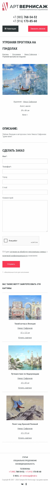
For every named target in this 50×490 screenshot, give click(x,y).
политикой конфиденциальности (15, 256)
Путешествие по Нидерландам (25, 374)
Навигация (11, 28)
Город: (5, 177)
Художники (16, 54)
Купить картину (25, 337)
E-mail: (4, 187)
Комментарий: (7, 198)
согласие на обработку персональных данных (28, 252)
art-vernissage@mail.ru (28, 476)
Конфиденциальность (25, 464)
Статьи (25, 457)
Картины (5, 54)
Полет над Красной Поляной (25, 424)
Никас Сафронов (30, 54)
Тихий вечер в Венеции (25, 323)
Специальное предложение (25, 461)
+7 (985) (25, 17)
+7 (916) (25, 21)
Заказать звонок (37, 28)
